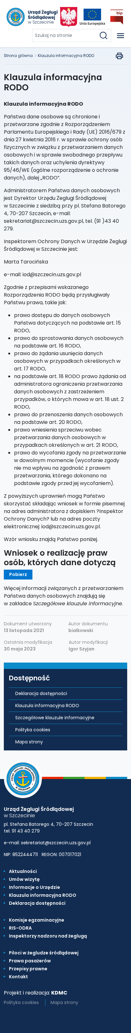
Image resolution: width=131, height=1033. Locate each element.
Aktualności (23, 871)
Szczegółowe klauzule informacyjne (54, 717)
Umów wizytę (24, 879)
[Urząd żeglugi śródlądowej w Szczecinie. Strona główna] (31, 16)
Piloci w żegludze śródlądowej (44, 953)
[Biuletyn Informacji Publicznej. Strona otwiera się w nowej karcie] (116, 17)
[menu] (120, 36)
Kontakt (18, 976)
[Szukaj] (105, 35)
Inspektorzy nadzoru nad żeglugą (48, 936)
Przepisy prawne (28, 969)
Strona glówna (18, 55)
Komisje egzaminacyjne (36, 920)
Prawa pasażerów (30, 961)
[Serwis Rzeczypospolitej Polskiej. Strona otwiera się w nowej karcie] (68, 17)
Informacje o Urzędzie (34, 887)
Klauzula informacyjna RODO (66, 55)
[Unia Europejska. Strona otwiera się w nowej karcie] (92, 17)
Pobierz (18, 574)
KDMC (59, 992)
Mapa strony (29, 742)
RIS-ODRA (20, 928)
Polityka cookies (32, 730)
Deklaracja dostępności (41, 693)
